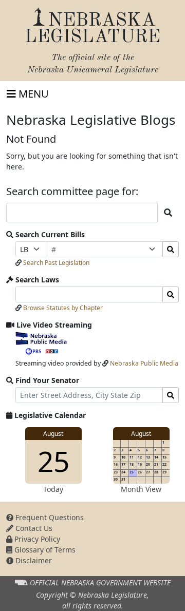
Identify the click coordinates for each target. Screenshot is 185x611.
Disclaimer (32, 560)
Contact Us (32, 528)
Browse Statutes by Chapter (63, 307)
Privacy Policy (36, 539)
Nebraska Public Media (144, 363)
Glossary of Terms (44, 550)
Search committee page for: (72, 191)
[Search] (170, 249)
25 (53, 461)
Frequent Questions (48, 517)
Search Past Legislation (56, 262)
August (53, 433)
